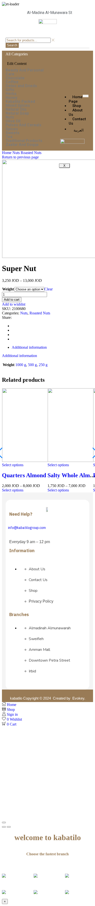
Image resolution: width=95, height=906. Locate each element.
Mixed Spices (18, 105)
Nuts (10, 117)
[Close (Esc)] (4, 822)
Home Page (76, 99)
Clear (48, 289)
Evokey (78, 698)
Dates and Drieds (21, 86)
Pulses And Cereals (23, 125)
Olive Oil (13, 121)
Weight (8, 289)
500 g (32, 365)
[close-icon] (6, 59)
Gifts (10, 90)
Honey (11, 98)
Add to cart (11, 299)
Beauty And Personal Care (25, 72)
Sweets (12, 133)
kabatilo (16, 698)
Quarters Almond (24, 475)
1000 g (20, 365)
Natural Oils (16, 109)
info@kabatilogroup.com (27, 527)
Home (6, 153)
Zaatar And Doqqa (22, 145)
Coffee (12, 82)
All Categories (17, 54)
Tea (9, 137)
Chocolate (15, 78)
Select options (12, 465)
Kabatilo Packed (20, 102)
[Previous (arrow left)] (4, 827)
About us (76, 112)
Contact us (77, 121)
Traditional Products (24, 141)
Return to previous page (20, 157)
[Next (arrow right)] (9, 827)
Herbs (11, 94)
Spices (12, 129)
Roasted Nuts (31, 153)
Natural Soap (17, 113)
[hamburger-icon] (85, 96)
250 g (43, 365)
